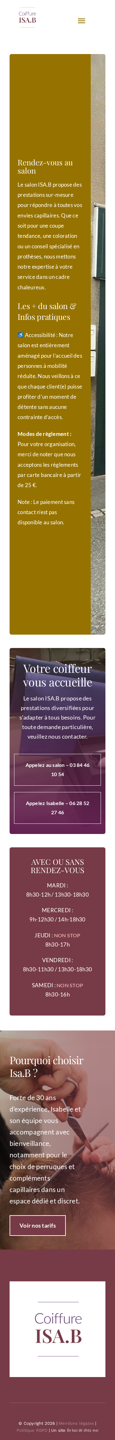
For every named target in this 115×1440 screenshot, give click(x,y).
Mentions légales (76, 1423)
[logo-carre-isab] (57, 1284)
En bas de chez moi (83, 1430)
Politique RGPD (32, 1430)
